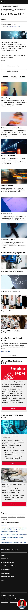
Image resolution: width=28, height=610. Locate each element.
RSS (2, 580)
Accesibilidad (4, 602)
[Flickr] (12, 590)
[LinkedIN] (21, 586)
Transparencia (5, 569)
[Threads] (21, 590)
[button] (14, 66)
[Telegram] (17, 590)
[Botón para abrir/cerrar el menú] (26, 2)
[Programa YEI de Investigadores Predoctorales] (14, 325)
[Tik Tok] (8, 590)
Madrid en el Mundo (7, 576)
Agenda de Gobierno (7, 562)
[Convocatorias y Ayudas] (14, 236)
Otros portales (13, 602)
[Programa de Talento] (14, 304)
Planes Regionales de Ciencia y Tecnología (13, 542)
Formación (4, 519)
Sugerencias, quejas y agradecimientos (11, 598)
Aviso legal (4, 595)
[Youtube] (17, 586)
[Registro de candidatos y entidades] (14, 125)
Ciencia (4, 516)
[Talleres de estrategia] (14, 182)
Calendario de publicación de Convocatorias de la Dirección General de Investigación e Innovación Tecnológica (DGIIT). (13, 529)
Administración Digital (8, 566)
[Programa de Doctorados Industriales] (14, 264)
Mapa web (11, 595)
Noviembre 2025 (5, 351)
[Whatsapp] (3, 590)
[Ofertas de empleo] (14, 96)
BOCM (3, 555)
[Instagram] (8, 586)
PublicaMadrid (5, 573)
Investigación (12, 516)
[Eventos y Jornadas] (14, 209)
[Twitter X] (12, 586)
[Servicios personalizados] (14, 153)
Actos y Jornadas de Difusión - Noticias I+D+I (14, 534)
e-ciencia (3, 525)
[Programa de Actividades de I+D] (14, 284)
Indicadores (21, 516)
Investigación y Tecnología (10, 6)
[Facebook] (3, 586)
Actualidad (4, 559)
